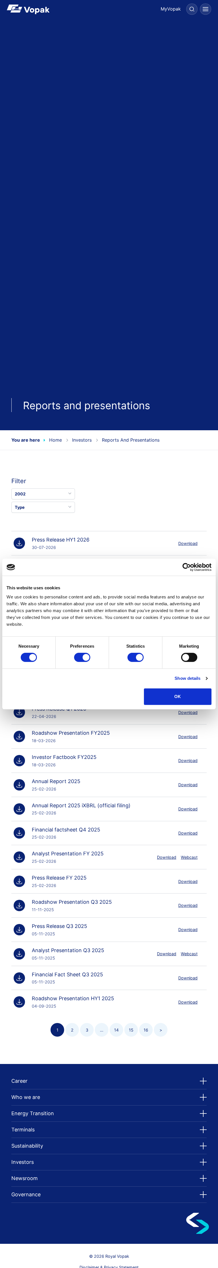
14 (116, 1030)
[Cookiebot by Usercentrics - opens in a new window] (186, 567)
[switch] (82, 657)
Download (188, 543)
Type (20, 507)
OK (177, 696)
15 (131, 1030)
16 (146, 1030)
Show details (187, 678)
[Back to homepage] (58, 9)
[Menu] (205, 9)
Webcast (189, 857)
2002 (20, 493)
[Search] (192, 9)
